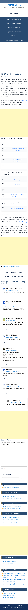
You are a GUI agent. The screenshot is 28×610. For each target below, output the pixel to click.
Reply (5, 296)
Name (3, 463)
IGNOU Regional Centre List (9, 595)
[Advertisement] (14, 57)
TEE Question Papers (14, 27)
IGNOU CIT (24, 100)
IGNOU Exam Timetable (14, 23)
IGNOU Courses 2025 (8, 563)
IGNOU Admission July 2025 (9, 561)
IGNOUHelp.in (14, 5)
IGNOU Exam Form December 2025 (11, 521)
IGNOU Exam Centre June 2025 (10, 519)
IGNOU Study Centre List (9, 597)
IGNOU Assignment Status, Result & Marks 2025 (14, 575)
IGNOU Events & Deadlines (14, 19)
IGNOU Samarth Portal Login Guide (11, 487)
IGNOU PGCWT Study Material (14, 276)
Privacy (10, 605)
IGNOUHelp (14, 76)
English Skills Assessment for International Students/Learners (14, 32)
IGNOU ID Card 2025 (8, 565)
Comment (4, 447)
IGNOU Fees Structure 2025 (9, 577)
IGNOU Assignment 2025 (9, 496)
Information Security (17, 166)
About (5, 605)
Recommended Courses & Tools (14, 40)
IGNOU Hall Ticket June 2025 (10, 523)
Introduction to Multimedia (17, 208)
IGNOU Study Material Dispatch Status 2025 (13, 585)
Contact (15, 605)
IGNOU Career (14, 36)
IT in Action (17, 184)
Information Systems (17, 190)
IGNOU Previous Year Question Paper (12, 506)
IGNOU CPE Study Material (14, 272)
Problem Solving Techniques (17, 155)
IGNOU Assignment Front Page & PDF (12, 498)
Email (3, 468)
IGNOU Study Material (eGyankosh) (11, 508)
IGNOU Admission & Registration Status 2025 (14, 573)
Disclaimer (21, 605)
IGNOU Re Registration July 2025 (11, 583)
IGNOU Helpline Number (9, 593)
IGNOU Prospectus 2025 (9, 581)
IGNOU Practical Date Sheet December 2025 (14, 579)
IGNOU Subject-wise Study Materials (11, 266)
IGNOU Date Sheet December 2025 (11, 517)
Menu (16, 14)
